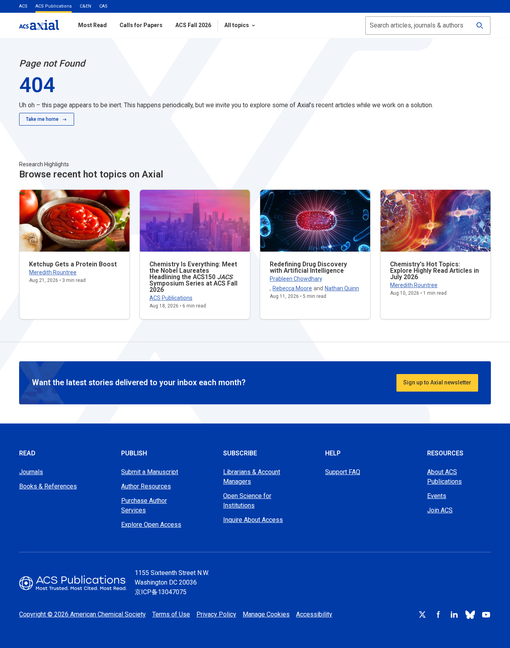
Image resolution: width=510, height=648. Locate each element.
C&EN (85, 6)
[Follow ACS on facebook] (438, 614)
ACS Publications (53, 6)
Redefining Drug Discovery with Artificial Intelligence (308, 267)
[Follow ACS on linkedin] (454, 614)
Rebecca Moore (292, 288)
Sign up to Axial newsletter (437, 382)
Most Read (92, 25)
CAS (103, 6)
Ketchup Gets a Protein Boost (73, 264)
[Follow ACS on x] (422, 614)
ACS (23, 6)
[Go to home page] (73, 582)
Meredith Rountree (52, 272)
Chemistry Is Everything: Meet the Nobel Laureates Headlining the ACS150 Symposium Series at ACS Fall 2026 (193, 276)
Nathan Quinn (342, 288)
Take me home (42, 119)
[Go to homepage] (39, 25)
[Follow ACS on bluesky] (470, 614)
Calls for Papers (141, 25)
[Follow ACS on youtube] (486, 614)
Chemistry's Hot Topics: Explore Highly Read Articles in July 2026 (434, 270)
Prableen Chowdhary (296, 279)
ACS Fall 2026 (193, 25)
